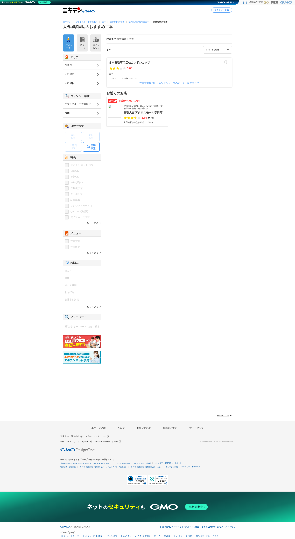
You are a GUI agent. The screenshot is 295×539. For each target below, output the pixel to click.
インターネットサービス (69, 536)
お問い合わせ (144, 427)
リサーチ (156, 536)
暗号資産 (189, 536)
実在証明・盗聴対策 (68, 467)
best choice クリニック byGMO (74, 441)
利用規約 (64, 436)
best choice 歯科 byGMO (106, 441)
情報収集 (167, 536)
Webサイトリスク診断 (142, 463)
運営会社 (75, 436)
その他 (215, 536)
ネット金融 (178, 536)
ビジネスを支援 (111, 536)
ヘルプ (121, 427)
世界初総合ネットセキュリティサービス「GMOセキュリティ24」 (85, 463)
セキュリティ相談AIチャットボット (168, 463)
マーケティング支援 (142, 536)
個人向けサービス (203, 536)
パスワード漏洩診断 (122, 463)
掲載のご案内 (170, 427)
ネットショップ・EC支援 (92, 536)
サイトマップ (196, 427)
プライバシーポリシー (95, 436)
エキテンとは (98, 427)
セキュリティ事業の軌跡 (190, 467)
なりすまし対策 (172, 467)
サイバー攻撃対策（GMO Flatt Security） (146, 467)
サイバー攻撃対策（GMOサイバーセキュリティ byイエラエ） (103, 467)
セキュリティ (126, 536)
